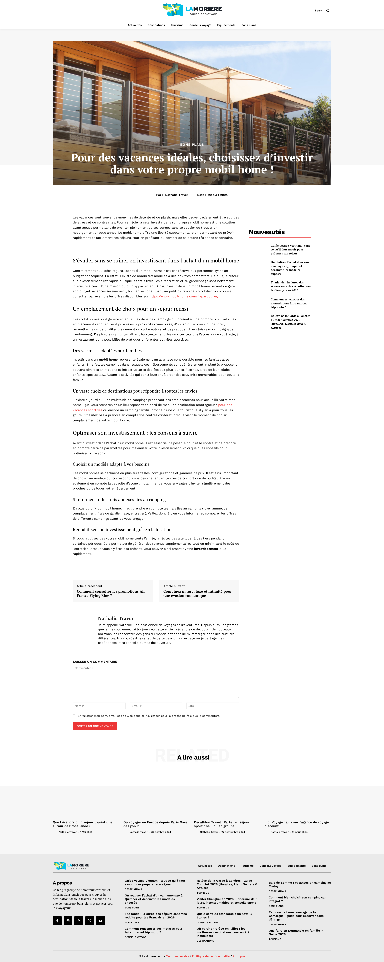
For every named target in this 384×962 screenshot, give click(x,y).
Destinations (133, 889)
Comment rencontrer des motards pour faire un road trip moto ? (289, 303)
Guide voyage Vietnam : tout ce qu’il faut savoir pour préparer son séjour (290, 249)
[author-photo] (55, 832)
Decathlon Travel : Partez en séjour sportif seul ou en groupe (222, 824)
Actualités (132, 922)
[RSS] (78, 920)
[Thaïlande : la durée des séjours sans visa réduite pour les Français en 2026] (258, 286)
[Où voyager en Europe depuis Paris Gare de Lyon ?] (156, 794)
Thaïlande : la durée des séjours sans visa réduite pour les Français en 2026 (291, 286)
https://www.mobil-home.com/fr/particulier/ (184, 296)
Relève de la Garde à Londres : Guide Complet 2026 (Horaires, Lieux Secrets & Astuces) (290, 321)
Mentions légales (177, 956)
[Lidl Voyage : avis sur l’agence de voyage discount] (298, 794)
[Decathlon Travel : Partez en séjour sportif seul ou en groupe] (227, 794)
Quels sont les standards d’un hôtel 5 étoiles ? (224, 915)
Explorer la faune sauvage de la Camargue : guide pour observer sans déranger (296, 915)
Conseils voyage (135, 937)
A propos (239, 956)
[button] (323, 10)
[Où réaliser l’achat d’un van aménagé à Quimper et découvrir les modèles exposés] (258, 266)
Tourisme (203, 892)
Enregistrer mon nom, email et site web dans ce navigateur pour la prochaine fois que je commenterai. (149, 715)
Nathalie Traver (176, 195)
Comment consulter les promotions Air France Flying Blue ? (111, 593)
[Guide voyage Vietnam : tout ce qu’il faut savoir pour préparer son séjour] (258, 249)
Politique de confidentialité (211, 956)
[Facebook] (57, 920)
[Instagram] (68, 920)
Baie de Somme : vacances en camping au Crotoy (300, 884)
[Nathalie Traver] (82, 630)
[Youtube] (100, 920)
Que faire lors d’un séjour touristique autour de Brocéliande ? (82, 824)
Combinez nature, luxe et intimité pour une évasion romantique (197, 593)
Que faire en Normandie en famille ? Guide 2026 (296, 932)
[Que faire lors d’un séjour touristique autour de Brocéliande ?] (86, 794)
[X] (89, 920)
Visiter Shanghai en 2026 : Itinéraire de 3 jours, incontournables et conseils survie (227, 900)
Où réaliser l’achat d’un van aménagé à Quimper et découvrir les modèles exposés (290, 268)
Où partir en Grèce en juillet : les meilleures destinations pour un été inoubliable (223, 932)
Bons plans (192, 144)
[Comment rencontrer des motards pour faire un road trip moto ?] (258, 303)
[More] (168, 569)
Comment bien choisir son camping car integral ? (297, 899)
